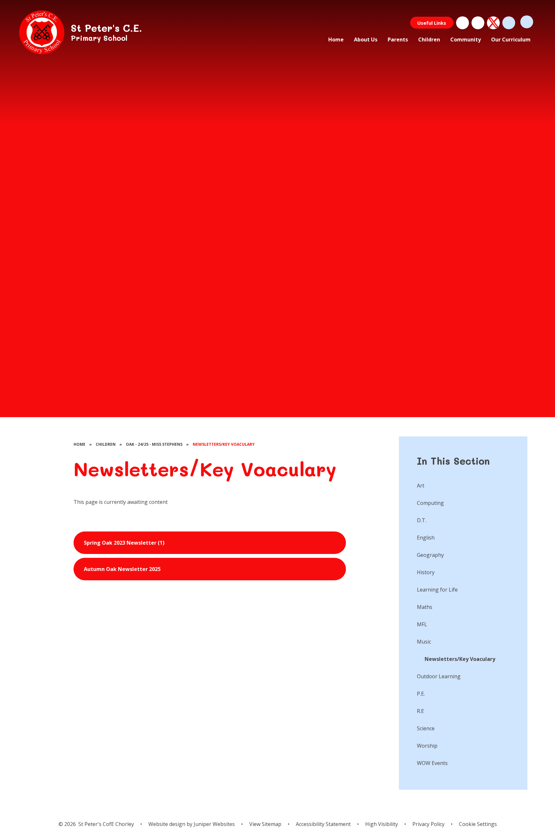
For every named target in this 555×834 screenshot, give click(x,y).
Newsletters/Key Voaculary (224, 444)
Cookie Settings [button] (478, 824)
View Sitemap (265, 824)
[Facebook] (462, 22)
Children (106, 444)
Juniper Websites (213, 824)
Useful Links (431, 23)
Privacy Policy (428, 824)
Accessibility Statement (323, 824)
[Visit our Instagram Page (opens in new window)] (477, 22)
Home (79, 444)
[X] (493, 22)
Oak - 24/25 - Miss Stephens (154, 444)
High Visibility (381, 824)
